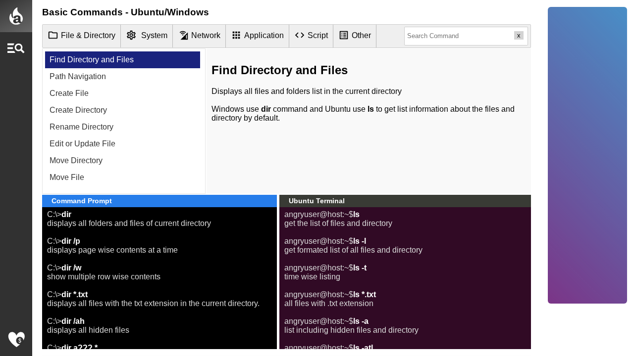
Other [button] (361, 35)
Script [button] (318, 35)
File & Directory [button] (88, 35)
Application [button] (264, 35)
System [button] (154, 35)
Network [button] (205, 35)
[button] (16, 48)
